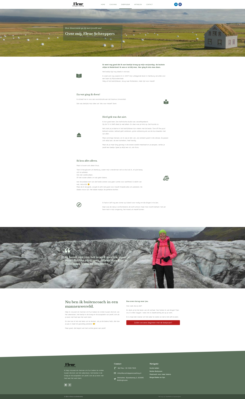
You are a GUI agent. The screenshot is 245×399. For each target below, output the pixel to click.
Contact (149, 4)
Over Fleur (125, 4)
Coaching (113, 4)
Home (103, 4)
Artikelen (138, 4)
